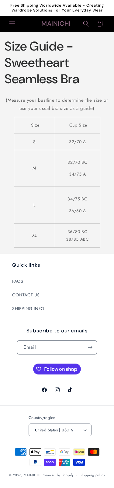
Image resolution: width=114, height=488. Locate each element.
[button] (12, 23)
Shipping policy (92, 475)
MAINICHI (32, 475)
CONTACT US (26, 295)
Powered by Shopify (58, 475)
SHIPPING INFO (28, 308)
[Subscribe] (90, 347)
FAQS (17, 281)
